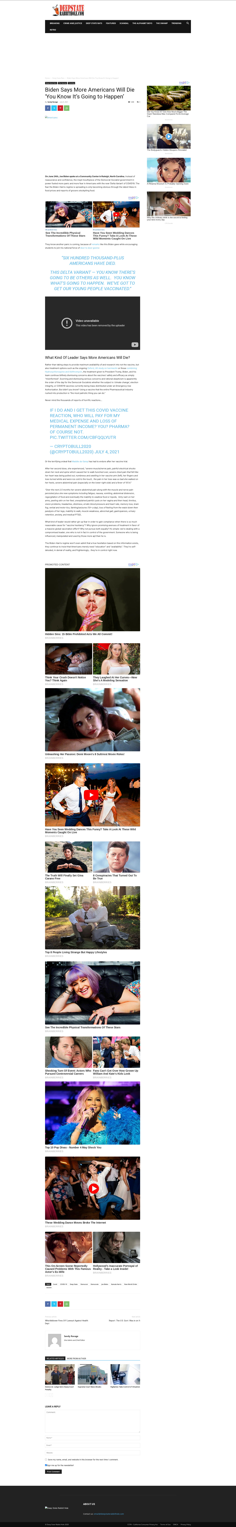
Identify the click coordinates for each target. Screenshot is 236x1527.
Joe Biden (104, 1284)
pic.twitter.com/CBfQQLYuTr (83, 437)
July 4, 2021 (107, 451)
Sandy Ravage (53, 102)
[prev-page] (46, 1395)
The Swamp (162, 23)
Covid (55, 1284)
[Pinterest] (60, 108)
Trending (176, 23)
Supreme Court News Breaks (89, 1387)
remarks (96, 244)
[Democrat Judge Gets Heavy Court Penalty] (60, 1374)
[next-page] (51, 1395)
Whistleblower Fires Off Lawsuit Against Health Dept (66, 1322)
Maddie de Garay (80, 461)
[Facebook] (48, 108)
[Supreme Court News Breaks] (92, 1374)
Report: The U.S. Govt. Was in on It (124, 1320)
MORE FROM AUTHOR (76, 1359)
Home (47, 78)
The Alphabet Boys (142, 23)
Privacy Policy (186, 1524)
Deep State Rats (94, 23)
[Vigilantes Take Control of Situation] (125, 1374)
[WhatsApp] (66, 108)
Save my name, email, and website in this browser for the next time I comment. (83, 1459)
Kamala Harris (116, 1284)
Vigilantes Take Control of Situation (125, 1387)
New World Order (130, 1284)
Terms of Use (165, 1524)
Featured (111, 23)
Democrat (84, 1284)
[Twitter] (54, 108)
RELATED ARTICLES (55, 1359)
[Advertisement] (118, 53)
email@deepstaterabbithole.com (109, 1514)
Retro (53, 29)
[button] (187, 23)
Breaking (55, 23)
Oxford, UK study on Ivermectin (102, 368)
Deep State (74, 1284)
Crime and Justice (72, 23)
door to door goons (89, 248)
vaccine (48, 1287)
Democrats (94, 1284)
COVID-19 (63, 1284)
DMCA (175, 1524)
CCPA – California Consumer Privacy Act (142, 1524)
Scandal (124, 23)
